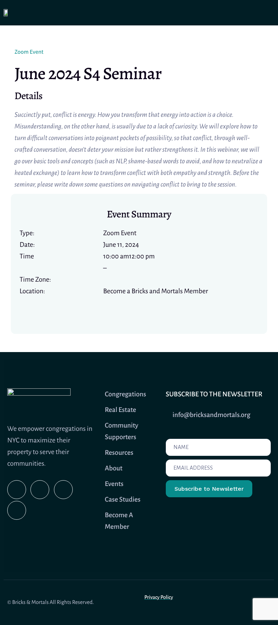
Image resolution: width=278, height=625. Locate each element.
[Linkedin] (63, 489)
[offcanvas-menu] (268, 13)
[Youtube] (39, 489)
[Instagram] (16, 489)
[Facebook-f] (16, 510)
